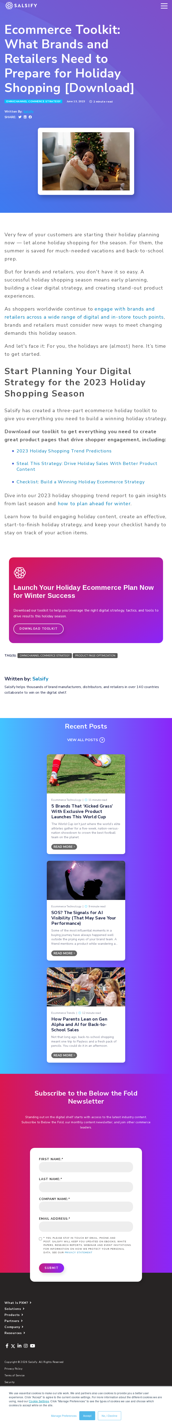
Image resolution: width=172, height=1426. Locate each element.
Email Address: (54, 1219)
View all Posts (82, 740)
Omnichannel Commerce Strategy (33, 101)
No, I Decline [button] (109, 1415)
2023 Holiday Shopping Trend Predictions (64, 451)
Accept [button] (87, 1415)
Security (9, 1382)
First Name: (51, 1159)
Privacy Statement (78, 1252)
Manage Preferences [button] (64, 1415)
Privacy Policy (13, 1369)
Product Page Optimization (95, 655)
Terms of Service (14, 1375)
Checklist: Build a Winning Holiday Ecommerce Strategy (81, 482)
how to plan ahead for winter (94, 503)
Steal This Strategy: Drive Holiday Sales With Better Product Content (87, 466)
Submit (51, 1268)
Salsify (28, 111)
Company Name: (54, 1199)
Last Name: (50, 1179)
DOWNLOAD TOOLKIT (38, 629)
